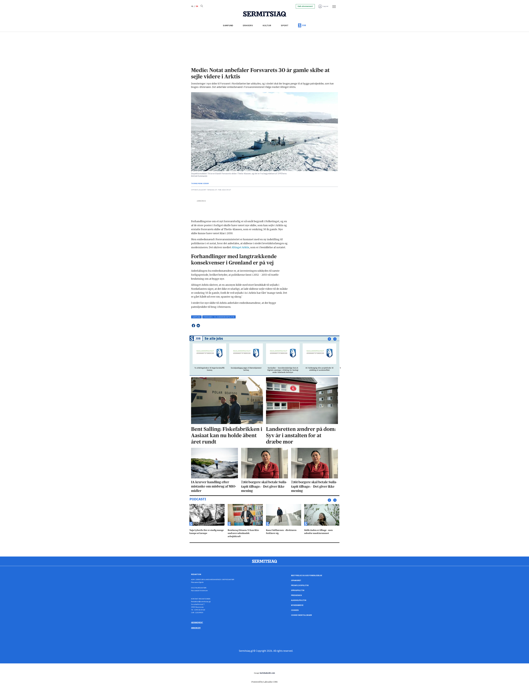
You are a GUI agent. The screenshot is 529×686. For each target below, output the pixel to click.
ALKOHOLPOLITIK (298, 600)
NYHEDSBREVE (297, 605)
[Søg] (201, 6)
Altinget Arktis (240, 247)
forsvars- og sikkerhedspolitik (219, 317)
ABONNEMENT (197, 622)
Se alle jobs (214, 338)
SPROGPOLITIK (297, 590)
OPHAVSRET (296, 580)
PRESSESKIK (296, 595)
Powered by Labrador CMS (264, 682)
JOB (304, 25)
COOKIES (295, 610)
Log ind (325, 6)
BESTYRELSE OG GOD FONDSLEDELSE (306, 575)
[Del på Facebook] (193, 325)
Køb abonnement (305, 6)
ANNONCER (196, 628)
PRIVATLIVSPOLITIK (300, 585)
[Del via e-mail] (198, 325)
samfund (196, 317)
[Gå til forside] (264, 14)
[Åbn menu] (333, 6)
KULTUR (267, 25)
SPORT (284, 25)
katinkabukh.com (267, 673)
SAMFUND (228, 25)
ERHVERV (248, 25)
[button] (329, 339)
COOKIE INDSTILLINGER (301, 615)
